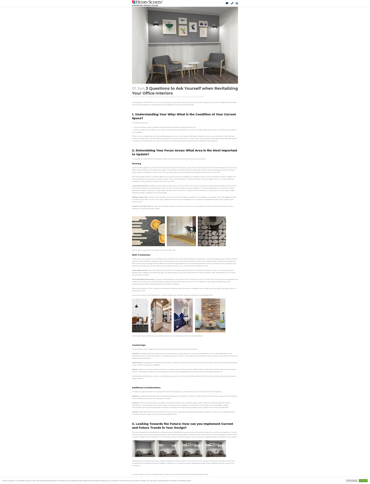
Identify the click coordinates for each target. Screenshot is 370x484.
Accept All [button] (363, 480)
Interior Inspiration (183, 97)
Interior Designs (162, 97)
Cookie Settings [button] (352, 480)
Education (172, 97)
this (173, 474)
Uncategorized (151, 97)
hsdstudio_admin (198, 97)
